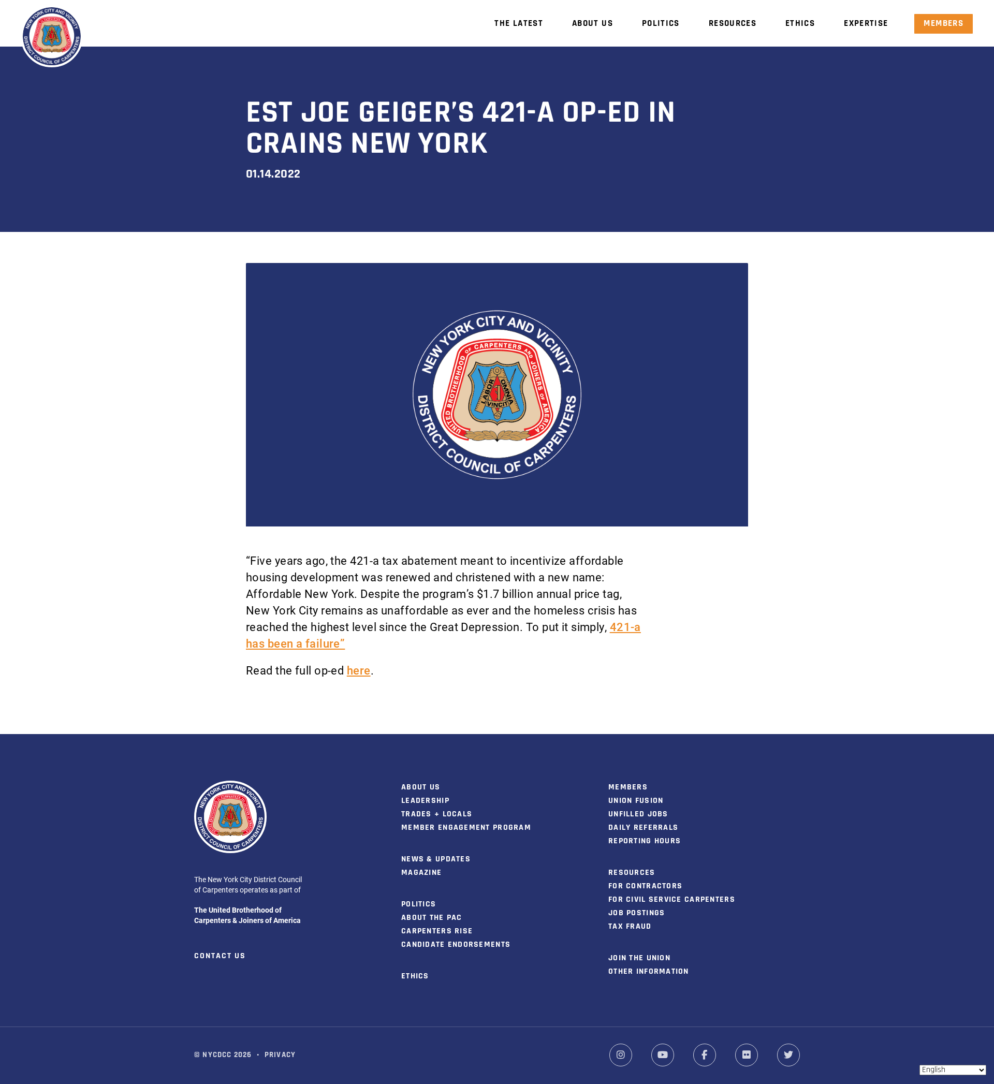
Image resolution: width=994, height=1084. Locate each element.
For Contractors (645, 886)
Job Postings (636, 913)
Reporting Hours (644, 841)
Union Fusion (635, 801)
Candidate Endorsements (455, 945)
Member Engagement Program (466, 828)
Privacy (280, 1055)
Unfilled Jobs (638, 814)
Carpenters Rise (437, 931)
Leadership (425, 801)
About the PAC (431, 918)
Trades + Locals (436, 814)
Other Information (648, 972)
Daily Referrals (643, 828)
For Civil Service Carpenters (671, 900)
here (359, 670)
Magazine (421, 873)
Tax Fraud (630, 926)
